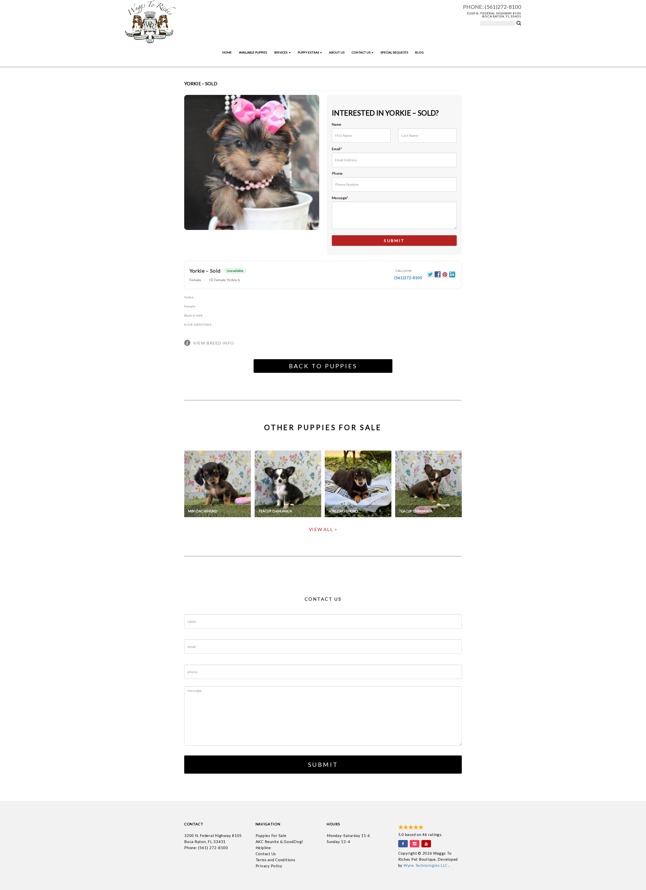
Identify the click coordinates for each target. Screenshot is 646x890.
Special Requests (394, 52)
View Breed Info (213, 343)
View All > (323, 529)
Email (337, 149)
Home (227, 52)
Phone (337, 173)
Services (281, 52)
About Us (336, 52)
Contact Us (361, 52)
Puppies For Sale (271, 835)
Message (340, 198)
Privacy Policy (269, 865)
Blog (419, 52)
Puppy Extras (308, 52)
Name (336, 124)
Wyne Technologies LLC (426, 865)
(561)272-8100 (503, 7)
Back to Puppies (323, 366)
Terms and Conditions (275, 859)
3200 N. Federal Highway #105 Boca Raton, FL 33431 (494, 14)
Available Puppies (253, 52)
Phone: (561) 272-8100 (206, 847)
